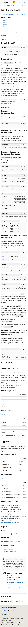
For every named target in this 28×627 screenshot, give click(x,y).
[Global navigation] (1, 2)
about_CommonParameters (9, 523)
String (21, 461)
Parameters (5, 26)
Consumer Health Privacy (7, 622)
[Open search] (20, 2)
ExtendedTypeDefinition (10, 541)
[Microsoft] (14, 2)
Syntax (4, 20)
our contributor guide (12, 568)
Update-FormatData (10, 551)
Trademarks (4, 625)
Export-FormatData (10, 549)
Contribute (4, 620)
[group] (14, 147)
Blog (22, 618)
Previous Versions (14, 618)
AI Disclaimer (4, 618)
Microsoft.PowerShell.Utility (11, 5)
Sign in (25, 2)
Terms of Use (20, 622)
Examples (4, 24)
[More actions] (25, 5)
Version (21, 398)
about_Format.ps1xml (7, 103)
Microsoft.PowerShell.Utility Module (15, 14)
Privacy (10, 620)
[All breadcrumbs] (2, 5)
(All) (2, 415)
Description (5, 22)
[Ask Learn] (22, 5)
